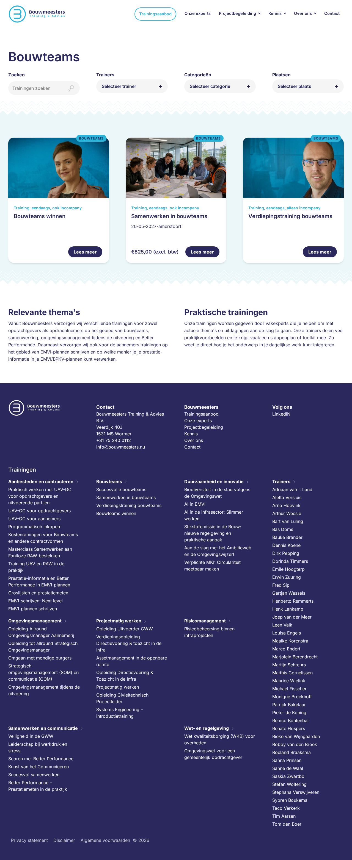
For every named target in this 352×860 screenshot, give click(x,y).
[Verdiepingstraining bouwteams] (293, 200)
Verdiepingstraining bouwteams (128, 505)
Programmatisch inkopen (34, 526)
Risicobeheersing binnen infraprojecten (209, 632)
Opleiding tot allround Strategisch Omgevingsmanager (43, 647)
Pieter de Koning (289, 712)
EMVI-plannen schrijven (32, 608)
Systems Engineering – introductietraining (119, 713)
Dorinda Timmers (290, 561)
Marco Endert (286, 649)
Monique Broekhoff (292, 696)
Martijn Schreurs (289, 664)
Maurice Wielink (288, 680)
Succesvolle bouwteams (121, 489)
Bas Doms (282, 529)
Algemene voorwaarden (105, 840)
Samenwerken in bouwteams (126, 497)
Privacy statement (29, 840)
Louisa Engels (286, 633)
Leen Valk (282, 625)
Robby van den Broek (294, 744)
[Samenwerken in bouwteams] (176, 200)
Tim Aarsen (284, 816)
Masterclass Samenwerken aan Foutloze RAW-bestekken (40, 552)
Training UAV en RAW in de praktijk (36, 567)
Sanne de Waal (287, 768)
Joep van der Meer (292, 617)
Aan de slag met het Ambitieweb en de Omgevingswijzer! (217, 551)
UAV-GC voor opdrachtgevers (39, 510)
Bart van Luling (287, 521)
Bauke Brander (287, 537)
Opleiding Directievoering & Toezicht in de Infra (124, 676)
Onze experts (198, 13)
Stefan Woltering (289, 784)
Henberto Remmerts (293, 601)
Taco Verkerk (286, 808)
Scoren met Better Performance (40, 758)
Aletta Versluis (286, 497)
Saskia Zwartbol (289, 776)
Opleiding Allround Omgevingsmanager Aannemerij (41, 632)
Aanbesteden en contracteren (40, 481)
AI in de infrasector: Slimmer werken (213, 515)
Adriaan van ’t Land (292, 489)
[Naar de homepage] (37, 14)
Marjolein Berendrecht (295, 656)
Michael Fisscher (289, 688)
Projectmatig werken (118, 621)
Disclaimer (64, 840)
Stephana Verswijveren (295, 792)
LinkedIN (281, 414)
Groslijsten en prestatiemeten (38, 592)
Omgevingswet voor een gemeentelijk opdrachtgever (213, 754)
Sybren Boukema (289, 800)
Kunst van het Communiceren (38, 766)
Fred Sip (281, 585)
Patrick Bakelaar (289, 704)
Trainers (281, 481)
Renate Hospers (288, 728)
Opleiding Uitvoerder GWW (124, 628)
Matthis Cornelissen (292, 672)
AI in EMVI (194, 504)
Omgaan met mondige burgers (40, 658)
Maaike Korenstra (290, 641)
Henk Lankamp (287, 609)
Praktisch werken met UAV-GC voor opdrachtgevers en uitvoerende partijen (40, 496)
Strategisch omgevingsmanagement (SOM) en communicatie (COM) (43, 672)
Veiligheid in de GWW (30, 736)
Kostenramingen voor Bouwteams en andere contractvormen (43, 538)
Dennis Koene (286, 545)
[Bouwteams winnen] (58, 200)
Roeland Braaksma (291, 752)
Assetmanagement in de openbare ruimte (131, 661)
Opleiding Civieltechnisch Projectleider (122, 698)
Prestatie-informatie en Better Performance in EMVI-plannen (39, 581)
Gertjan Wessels (288, 593)
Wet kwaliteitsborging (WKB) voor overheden (219, 739)
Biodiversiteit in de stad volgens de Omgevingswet (217, 493)
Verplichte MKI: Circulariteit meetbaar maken (212, 566)
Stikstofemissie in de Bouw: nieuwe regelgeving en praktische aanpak (212, 533)
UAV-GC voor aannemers (34, 518)
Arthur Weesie (286, 513)
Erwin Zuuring (286, 577)
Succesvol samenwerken (33, 774)
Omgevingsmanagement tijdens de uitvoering (44, 690)
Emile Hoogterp (288, 569)
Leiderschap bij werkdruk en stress (37, 747)
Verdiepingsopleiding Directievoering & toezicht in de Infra (128, 643)
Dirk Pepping (285, 553)
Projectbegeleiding (237, 13)
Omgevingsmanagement (35, 621)
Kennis (275, 13)
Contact (332, 13)
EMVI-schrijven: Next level (35, 600)
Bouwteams (109, 481)
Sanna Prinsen (286, 760)
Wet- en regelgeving (206, 728)
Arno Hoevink (286, 505)
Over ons (303, 13)
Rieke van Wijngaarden (296, 736)
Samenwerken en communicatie (43, 728)
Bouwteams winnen (116, 513)
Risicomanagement (205, 621)
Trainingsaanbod (155, 14)
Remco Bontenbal (290, 720)
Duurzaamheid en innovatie (214, 481)
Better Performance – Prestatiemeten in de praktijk (37, 786)
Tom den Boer (286, 824)
